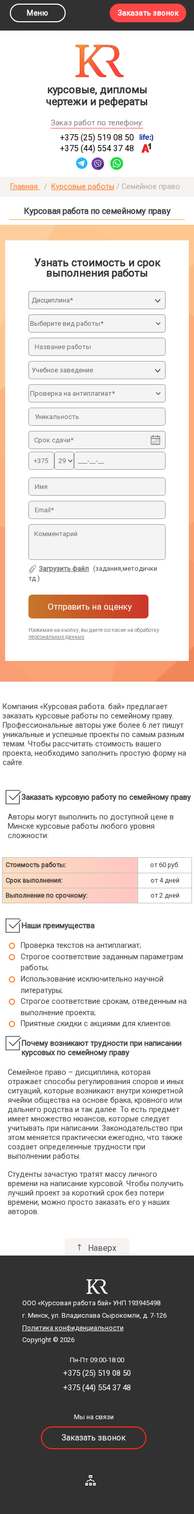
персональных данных (56, 637)
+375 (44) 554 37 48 (97, 148)
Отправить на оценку (89, 606)
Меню (37, 13)
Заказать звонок (148, 13)
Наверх (102, 1248)
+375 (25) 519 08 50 (97, 137)
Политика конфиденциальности (73, 1328)
